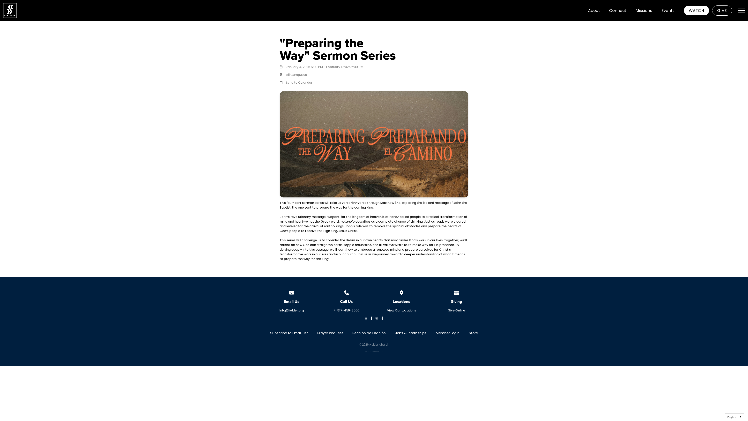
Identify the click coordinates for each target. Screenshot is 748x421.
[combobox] (734, 417)
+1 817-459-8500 (346, 310)
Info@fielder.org (291, 310)
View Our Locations (401, 310)
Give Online (456, 310)
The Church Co (374, 351)
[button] (741, 10)
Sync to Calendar (299, 82)
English (731, 417)
